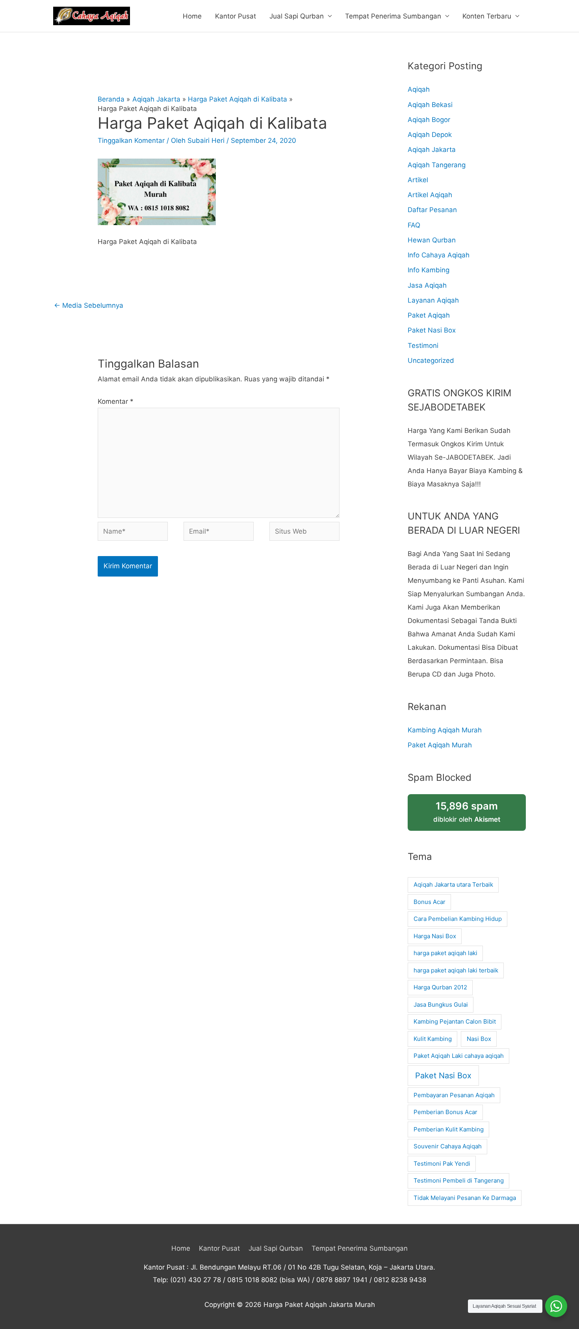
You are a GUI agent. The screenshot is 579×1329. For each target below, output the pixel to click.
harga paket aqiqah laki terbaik (456, 970)
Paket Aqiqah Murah (440, 745)
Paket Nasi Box (432, 330)
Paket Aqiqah (429, 315)
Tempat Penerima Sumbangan (393, 16)
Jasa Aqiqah (427, 285)
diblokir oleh (466, 812)
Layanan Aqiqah (433, 300)
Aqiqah (419, 89)
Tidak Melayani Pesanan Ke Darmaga (465, 1197)
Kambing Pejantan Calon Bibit (455, 1021)
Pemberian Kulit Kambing (449, 1129)
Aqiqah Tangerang (437, 165)
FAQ (414, 225)
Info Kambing (428, 270)
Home (192, 16)
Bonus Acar (429, 902)
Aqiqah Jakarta (432, 149)
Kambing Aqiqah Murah (445, 730)
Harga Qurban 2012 (440, 987)
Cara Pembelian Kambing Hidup (458, 918)
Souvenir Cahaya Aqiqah (448, 1146)
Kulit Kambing (433, 1038)
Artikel (418, 180)
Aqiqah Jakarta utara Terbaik (453, 884)
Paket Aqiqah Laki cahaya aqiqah (459, 1055)
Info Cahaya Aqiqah (439, 255)
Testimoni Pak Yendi (442, 1163)
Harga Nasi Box (435, 936)
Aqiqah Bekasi (430, 105)
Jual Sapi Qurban (296, 16)
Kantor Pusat (235, 16)
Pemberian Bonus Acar (445, 1112)
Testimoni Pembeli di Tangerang (459, 1180)
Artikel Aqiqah (430, 195)
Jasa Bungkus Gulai (441, 1004)
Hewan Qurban (432, 240)
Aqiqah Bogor (429, 120)
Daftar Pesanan (432, 210)
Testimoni (423, 345)
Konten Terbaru (486, 16)
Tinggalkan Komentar (131, 140)
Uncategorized (431, 360)
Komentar (116, 401)
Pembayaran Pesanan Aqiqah (454, 1095)
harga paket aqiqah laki (445, 953)
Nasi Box (479, 1038)
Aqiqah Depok (430, 135)
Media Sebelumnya (88, 305)
